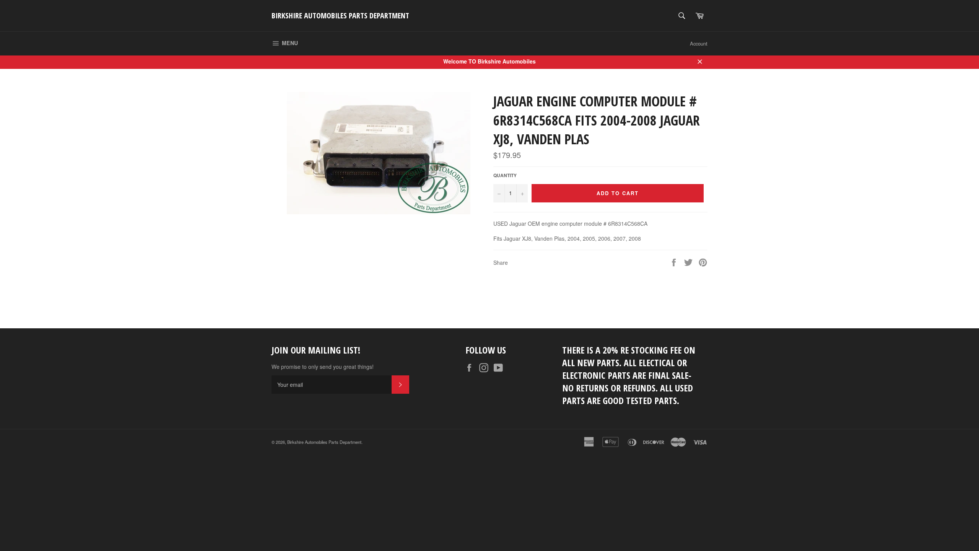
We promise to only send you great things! (323, 366)
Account (698, 43)
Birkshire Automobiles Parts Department (340, 15)
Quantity (505, 176)
